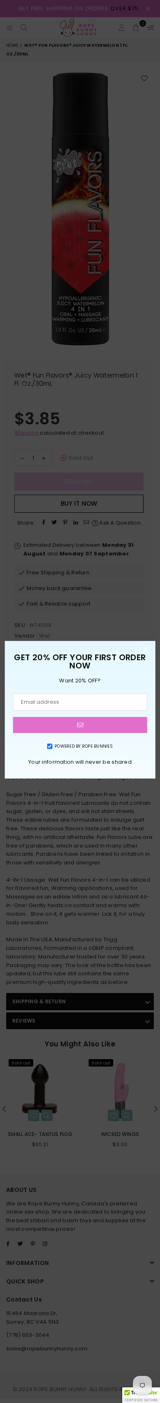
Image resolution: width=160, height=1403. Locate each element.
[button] (141, 1395)
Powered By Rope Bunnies (84, 746)
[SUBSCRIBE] (80, 725)
